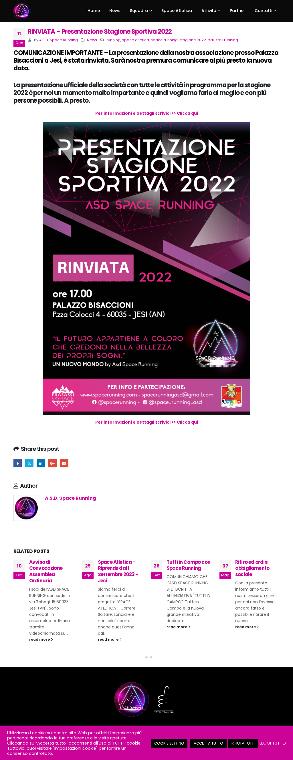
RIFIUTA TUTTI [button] (243, 743)
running (113, 39)
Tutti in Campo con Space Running (188, 565)
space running (164, 39)
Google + (52, 463)
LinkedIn (41, 463)
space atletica (135, 39)
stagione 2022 (192, 39)
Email (64, 463)
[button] (142, 657)
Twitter (29, 463)
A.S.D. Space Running (58, 39)
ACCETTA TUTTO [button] (208, 743)
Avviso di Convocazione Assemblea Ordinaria (45, 571)
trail (211, 39)
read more (40, 639)
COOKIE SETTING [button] (169, 743)
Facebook (17, 463)
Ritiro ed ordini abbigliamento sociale (252, 568)
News (92, 39)
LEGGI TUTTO (273, 743)
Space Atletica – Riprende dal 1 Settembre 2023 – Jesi (118, 571)
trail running (227, 39)
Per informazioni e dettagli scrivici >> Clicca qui (146, 113)
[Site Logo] (22, 11)
